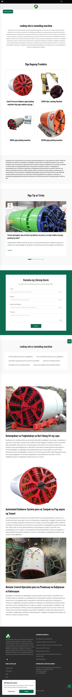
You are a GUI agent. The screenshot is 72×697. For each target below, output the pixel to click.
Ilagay (7, 674)
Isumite (36, 326)
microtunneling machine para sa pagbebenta (21, 356)
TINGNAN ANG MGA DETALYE (20, 84)
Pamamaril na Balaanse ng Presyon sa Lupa (45, 642)
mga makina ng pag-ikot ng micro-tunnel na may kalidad (24, 361)
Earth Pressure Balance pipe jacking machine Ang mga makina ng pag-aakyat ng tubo (20, 103)
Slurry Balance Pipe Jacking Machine (44, 639)
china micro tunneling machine (51, 361)
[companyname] (36, 7)
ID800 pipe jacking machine (20, 140)
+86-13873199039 (41, 673)
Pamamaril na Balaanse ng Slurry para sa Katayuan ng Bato (49, 645)
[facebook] (7, 659)
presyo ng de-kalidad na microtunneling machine (47, 365)
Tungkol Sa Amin (9, 668)
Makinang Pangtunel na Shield (42, 651)
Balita (7, 677)
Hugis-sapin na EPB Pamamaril (43, 648)
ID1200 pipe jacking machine (51, 140)
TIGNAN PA (9, 250)
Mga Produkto (9, 671)
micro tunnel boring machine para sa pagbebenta (50, 356)
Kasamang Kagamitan (41, 659)
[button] (29, 259)
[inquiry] (69, 341)
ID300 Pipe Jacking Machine (51, 102)
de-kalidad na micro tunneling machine (19, 365)
